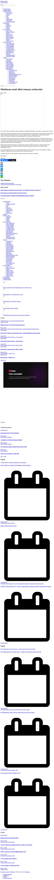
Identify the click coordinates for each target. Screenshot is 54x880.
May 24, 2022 (4, 352)
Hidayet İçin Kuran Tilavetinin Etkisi (9, 838)
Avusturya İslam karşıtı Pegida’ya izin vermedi (11, 184)
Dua (7, 16)
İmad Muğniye (9, 67)
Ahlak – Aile (9, 30)
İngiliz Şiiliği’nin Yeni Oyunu (9, 526)
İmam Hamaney (9, 69)
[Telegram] (27, 174)
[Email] (27, 172)
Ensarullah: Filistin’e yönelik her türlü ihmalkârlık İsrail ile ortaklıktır (17, 195)
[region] (27, 407)
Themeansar (27, 872)
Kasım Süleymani (13, 70)
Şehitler (5, 57)
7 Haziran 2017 (4, 829)
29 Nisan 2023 (4, 521)
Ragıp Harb (11, 80)
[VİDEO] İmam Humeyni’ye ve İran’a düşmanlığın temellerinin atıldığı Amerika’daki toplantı (26, 586)
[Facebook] (27, 165)
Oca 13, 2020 (4, 854)
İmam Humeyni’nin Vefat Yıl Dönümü (10, 433)
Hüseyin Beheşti (10, 66)
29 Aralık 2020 (4, 582)
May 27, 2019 (4, 861)
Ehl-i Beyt (8, 14)
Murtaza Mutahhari (13, 75)
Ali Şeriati (8, 60)
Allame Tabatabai (10, 46)
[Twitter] (27, 167)
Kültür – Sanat (6, 215)
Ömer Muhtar (12, 79)
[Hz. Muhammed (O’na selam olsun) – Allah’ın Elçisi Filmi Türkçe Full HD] (18, 649)
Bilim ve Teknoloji (10, 32)
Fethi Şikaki (9, 61)
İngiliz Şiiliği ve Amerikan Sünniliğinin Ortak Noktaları (16, 465)
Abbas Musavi (9, 59)
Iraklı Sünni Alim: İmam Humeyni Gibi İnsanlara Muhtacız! (16, 315)
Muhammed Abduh (10, 55)
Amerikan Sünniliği (10, 21)
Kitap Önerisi (9, 35)
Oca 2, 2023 (3, 335)
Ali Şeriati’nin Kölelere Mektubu (10, 308)
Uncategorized (6, 277)
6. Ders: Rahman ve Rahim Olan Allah (10, 865)
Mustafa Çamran (12, 76)
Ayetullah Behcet (10, 47)
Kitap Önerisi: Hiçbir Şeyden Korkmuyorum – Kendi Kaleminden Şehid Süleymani (20, 333)
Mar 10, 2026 (4, 442)
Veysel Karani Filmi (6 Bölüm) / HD (10, 773)
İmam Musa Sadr (10, 52)
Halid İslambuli (9, 62)
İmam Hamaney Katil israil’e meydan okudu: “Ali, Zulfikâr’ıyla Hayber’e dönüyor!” (21, 190)
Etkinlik (8, 26)
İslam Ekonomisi (10, 37)
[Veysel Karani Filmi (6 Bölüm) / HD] (9, 770)
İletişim (5, 877)
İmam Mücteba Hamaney (11, 233)
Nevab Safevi (12, 78)
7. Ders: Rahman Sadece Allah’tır (9, 858)
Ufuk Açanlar (9, 19)
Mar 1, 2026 (3, 456)
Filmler (7, 24)
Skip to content (4, 1)
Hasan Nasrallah (10, 65)
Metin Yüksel (12, 73)
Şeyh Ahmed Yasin (13, 82)
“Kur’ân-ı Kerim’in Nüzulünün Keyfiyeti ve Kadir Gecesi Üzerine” (16, 844)
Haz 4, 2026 (3, 435)
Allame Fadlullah (10, 44)
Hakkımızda (6, 875)
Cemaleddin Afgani (10, 50)
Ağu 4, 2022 (3, 344)
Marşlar (8, 28)
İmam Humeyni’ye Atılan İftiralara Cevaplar (13, 294)
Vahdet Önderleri (7, 10)
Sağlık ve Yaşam (10, 41)
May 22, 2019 (4, 868)
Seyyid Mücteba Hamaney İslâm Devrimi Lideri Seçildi (14, 446)
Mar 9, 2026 (3, 449)
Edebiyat (8, 33)
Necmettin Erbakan (10, 56)
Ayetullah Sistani (10, 48)
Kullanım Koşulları (7, 874)
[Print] (27, 163)
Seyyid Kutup (12, 83)
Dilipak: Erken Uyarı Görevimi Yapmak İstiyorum (13, 325)
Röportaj (8, 39)
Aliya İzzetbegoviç (10, 43)
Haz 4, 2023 (3, 327)
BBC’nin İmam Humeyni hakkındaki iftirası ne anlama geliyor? (17, 287)
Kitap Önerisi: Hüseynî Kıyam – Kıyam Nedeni (12, 341)
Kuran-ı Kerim (9, 12)
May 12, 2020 (4, 847)
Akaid (7, 15)
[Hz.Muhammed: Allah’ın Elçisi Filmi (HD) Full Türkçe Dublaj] (15, 709)
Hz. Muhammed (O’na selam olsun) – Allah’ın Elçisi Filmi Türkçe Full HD (21, 652)
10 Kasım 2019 (4, 708)
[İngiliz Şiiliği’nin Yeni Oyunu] (8, 523)
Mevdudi (8, 53)
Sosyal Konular (6, 29)
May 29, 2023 (4, 840)
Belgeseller (8, 25)
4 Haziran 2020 (4, 643)
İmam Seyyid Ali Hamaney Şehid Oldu (10, 453)
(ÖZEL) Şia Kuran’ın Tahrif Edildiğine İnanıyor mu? (13, 851)
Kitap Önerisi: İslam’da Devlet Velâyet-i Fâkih (12, 349)
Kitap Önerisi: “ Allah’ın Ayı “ (8, 357)
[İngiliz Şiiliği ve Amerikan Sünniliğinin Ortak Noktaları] (13, 462)
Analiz (7, 18)
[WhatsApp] (27, 177)
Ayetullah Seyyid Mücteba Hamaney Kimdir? (11, 440)
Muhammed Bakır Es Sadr (15, 74)
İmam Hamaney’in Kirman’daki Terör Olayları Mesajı (14, 193)
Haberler (5, 214)
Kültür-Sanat (6, 23)
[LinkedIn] (27, 170)
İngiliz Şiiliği (9, 20)
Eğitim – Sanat (9, 34)
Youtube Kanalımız (7, 878)
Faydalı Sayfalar (7, 11)
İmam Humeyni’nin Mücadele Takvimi (12, 301)
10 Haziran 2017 (4, 769)
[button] (27, 417)
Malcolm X (11, 71)
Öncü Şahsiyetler (7, 42)
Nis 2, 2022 (3, 360)
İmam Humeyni (9, 51)
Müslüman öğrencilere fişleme (7, 183)
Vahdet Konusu (6, 9)
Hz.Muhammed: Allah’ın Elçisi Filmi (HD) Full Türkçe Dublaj (17, 712)
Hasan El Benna (9, 64)
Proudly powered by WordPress (8, 872)
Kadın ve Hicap (9, 38)
